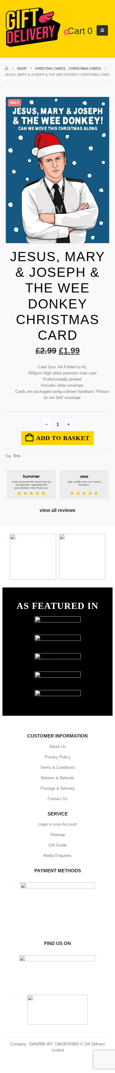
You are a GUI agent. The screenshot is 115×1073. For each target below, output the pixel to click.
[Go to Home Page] (6, 68)
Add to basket (63, 438)
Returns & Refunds (58, 778)
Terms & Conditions (57, 767)
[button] (102, 30)
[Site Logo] (33, 27)
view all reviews (57, 510)
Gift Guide (57, 845)
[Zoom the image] (58, 619)
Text (17, 455)
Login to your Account (57, 824)
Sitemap (57, 834)
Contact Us (57, 798)
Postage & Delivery (57, 788)
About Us (57, 746)
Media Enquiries (57, 855)
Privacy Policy (58, 757)
